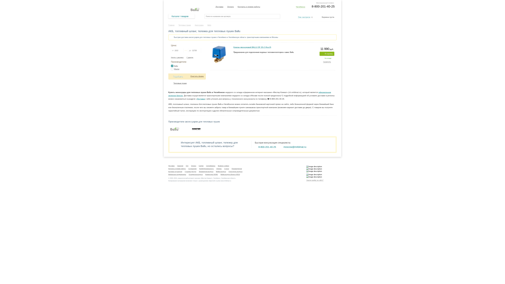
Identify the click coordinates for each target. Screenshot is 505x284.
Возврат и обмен (223, 166)
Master (176, 69)
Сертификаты (210, 166)
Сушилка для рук (190, 171)
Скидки (201, 166)
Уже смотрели (304, 17)
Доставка (219, 7)
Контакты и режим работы (249, 7)
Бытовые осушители (175, 171)
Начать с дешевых (177, 57)
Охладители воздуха (196, 174)
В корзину (329, 54)
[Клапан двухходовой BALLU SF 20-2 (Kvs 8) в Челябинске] (219, 47)
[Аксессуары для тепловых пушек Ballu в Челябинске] (174, 129)
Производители (237, 168)
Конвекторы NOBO (211, 174)
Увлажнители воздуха (206, 171)
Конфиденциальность (206, 168)
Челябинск (300, 7)
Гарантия (180, 166)
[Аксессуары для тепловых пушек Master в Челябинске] (196, 129)
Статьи (226, 168)
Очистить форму (197, 76)
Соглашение (192, 168)
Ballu (176, 66)
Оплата (230, 7)
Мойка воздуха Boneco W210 (230, 174)
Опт (187, 166)
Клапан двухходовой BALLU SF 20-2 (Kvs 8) (252, 47)
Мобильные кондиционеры (177, 174)
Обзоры (219, 168)
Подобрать (178, 76)
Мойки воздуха (221, 171)
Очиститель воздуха (235, 171)
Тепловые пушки (180, 83)
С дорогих (190, 57)
